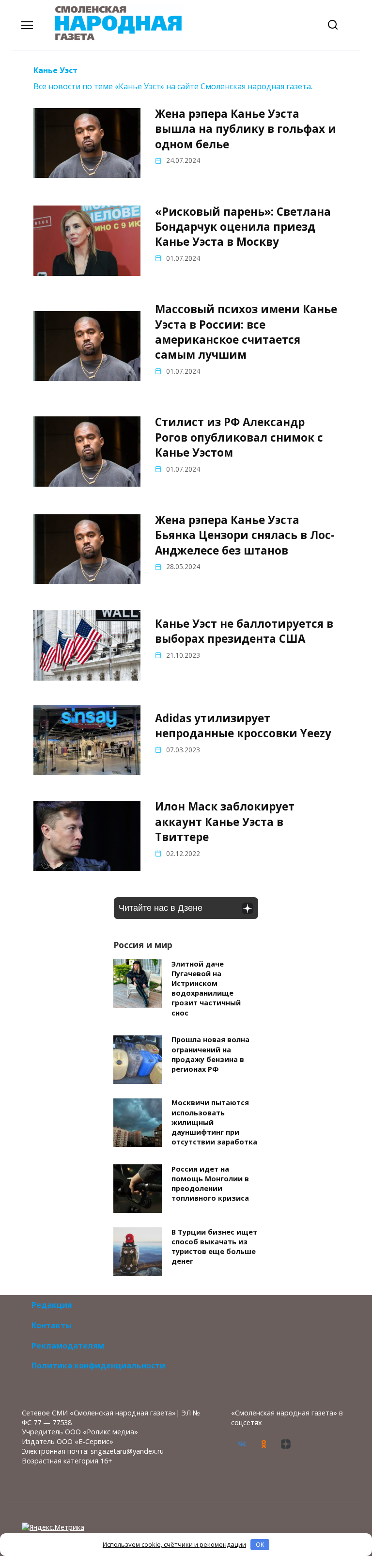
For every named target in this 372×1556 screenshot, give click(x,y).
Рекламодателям (67, 1345)
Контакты (51, 1325)
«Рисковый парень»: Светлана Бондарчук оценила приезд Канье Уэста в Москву (243, 227)
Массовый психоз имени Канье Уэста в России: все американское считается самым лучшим (246, 332)
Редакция (51, 1305)
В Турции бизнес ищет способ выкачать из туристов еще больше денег (214, 1246)
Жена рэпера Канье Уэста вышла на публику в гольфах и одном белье (245, 129)
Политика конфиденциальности (98, 1365)
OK (260, 1544)
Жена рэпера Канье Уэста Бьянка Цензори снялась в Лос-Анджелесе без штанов (245, 535)
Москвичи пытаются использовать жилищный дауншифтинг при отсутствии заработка (214, 1122)
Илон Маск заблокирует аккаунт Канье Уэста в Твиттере (224, 822)
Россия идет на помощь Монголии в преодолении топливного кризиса (210, 1183)
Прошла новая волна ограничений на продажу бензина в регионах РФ (210, 1054)
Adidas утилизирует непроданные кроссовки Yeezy (243, 726)
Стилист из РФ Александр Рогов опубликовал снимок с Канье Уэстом (239, 437)
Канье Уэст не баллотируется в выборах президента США (244, 631)
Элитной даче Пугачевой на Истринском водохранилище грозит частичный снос (206, 988)
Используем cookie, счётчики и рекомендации (174, 1544)
